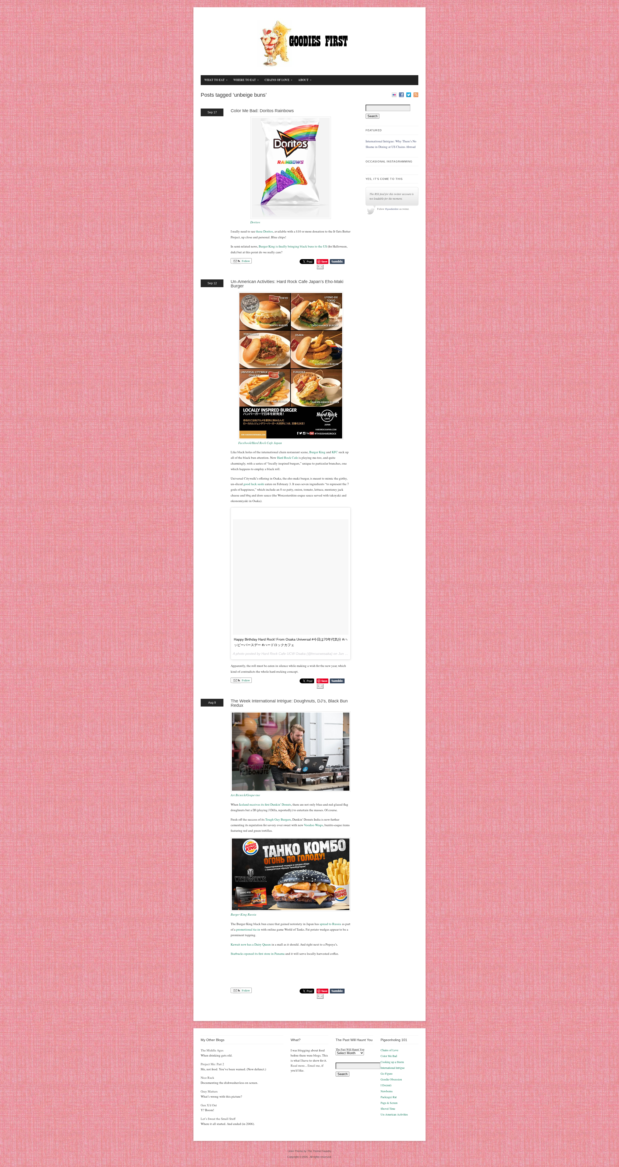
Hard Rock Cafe (287, 457)
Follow (245, 261)
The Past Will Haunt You (350, 1049)
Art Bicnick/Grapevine (245, 795)
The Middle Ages (212, 1050)
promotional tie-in (248, 929)
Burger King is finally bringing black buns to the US (293, 246)
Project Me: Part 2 (212, 1064)
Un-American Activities (394, 1114)
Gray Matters (209, 1091)
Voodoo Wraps (313, 825)
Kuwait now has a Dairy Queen (251, 944)
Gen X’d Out (209, 1105)
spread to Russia (330, 924)
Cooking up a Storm (392, 1062)
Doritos (255, 222)
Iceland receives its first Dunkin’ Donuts (265, 804)
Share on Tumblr (337, 261)
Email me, (314, 1065)
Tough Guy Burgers (278, 819)
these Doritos (264, 231)
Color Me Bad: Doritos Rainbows (262, 110)
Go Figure (386, 1073)
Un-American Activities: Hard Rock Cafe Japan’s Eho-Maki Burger (287, 283)
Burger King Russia (243, 914)
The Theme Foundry (319, 1151)
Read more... (299, 1065)
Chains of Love (389, 1050)
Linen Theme (295, 1151)
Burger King (317, 452)
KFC (335, 452)
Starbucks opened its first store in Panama (258, 953)
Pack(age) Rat (389, 1097)
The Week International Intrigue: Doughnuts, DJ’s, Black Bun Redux (289, 703)
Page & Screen (389, 1103)
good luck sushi (253, 484)
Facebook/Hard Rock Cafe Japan (260, 443)
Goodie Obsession (391, 1079)
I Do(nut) (386, 1085)
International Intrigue (393, 1068)
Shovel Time (388, 1108)
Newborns (387, 1091)
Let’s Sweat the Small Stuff (218, 1118)
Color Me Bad (389, 1056)
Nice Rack (207, 1077)
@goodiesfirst (391, 209)
